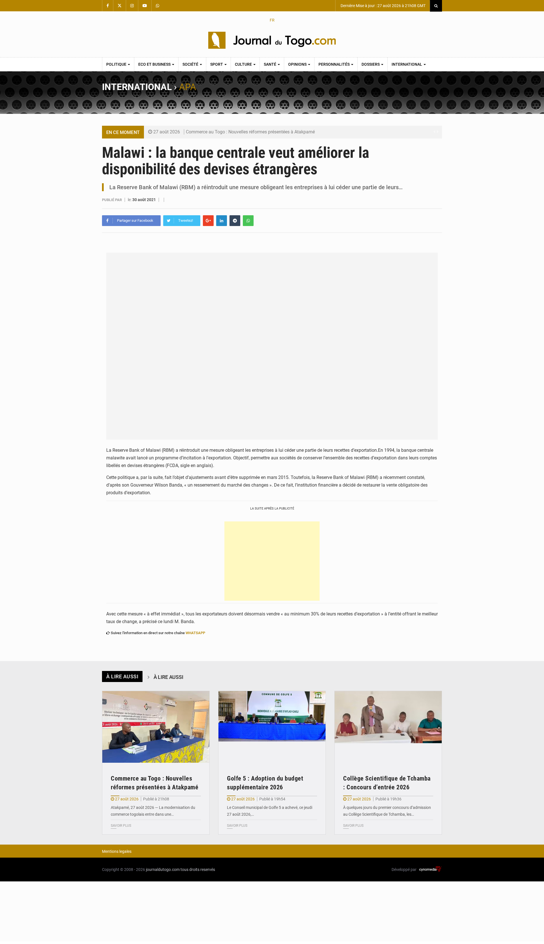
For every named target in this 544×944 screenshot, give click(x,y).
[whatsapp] (248, 220)
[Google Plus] (208, 220)
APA (187, 87)
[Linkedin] (221, 220)
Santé (270, 64)
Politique (116, 64)
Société (190, 64)
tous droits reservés (197, 869)
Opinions (297, 64)
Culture (244, 64)
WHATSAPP (195, 633)
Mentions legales (116, 851)
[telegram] (235, 220)
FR (272, 20)
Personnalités (334, 64)
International (407, 64)
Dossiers (371, 64)
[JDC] (272, 40)
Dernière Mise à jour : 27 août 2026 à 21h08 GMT (383, 5)
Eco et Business (154, 64)
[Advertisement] (272, 561)
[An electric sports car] (155, 727)
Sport (217, 64)
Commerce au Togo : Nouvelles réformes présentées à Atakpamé (250, 132)
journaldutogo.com (163, 869)
